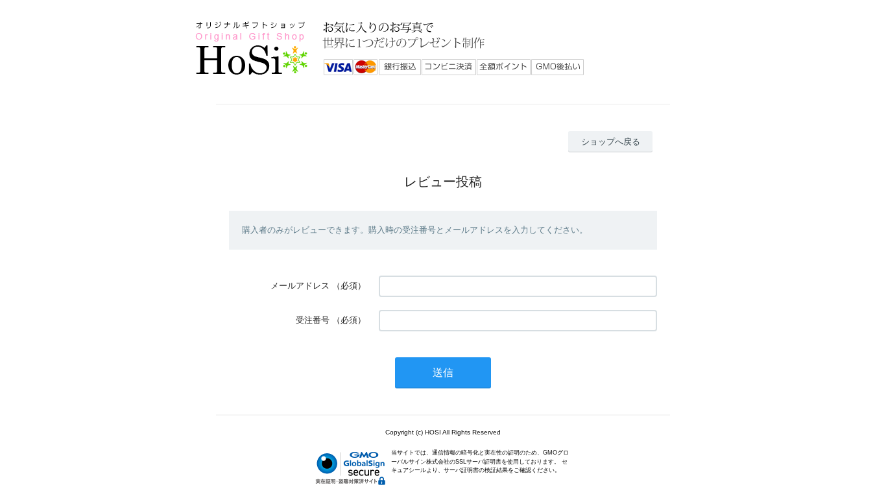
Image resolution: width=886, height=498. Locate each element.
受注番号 (312, 320)
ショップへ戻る (610, 142)
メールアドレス (299, 285)
